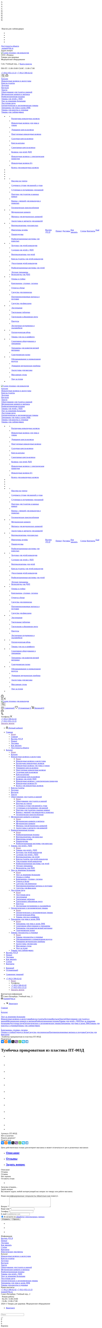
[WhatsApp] (19, 1041)
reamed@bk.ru (7, 48)
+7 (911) (8, 73)
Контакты (5, 1249)
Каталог (14, 754)
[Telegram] (26, 1041)
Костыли (55, 1019)
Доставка (5, 1243)
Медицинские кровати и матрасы (30, 821)
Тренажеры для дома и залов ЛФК (30, 924)
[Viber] (16, 1041)
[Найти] (2, 1317)
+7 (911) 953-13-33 (8, 721)
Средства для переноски (38, 1032)
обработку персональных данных (30, 1217)
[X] (12, 1041)
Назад (13, 734)
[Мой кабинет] (7, 76)
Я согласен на (24, 1217)
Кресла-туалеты (37, 1019)
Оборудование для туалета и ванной (31, 801)
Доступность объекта (10, 46)
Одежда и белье (21, 1032)
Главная (14, 737)
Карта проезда (26, 64)
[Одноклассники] (5, 1041)
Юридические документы (12, 1252)
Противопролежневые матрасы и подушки (67, 1032)
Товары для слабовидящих (29, 1026)
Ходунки (48, 1019)
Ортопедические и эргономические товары (34, 912)
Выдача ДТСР (7, 1238)
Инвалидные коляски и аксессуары (31, 761)
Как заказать (6, 1245)
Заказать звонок (7, 723)
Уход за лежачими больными (28, 875)
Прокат (4, 1241)
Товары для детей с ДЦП (26, 850)
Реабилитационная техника (27, 835)
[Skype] (23, 1041)
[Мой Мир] (9, 1041)
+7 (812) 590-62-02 (9, 719)
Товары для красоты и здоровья (29, 937)
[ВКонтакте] (2, 1041)
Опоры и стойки (8, 1032)
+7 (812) (24, 73)
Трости (62, 1019)
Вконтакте (13, 1004)
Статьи (4, 1247)
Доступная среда (23, 895)
